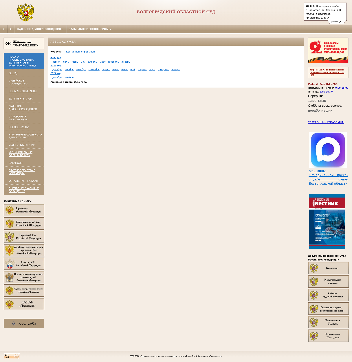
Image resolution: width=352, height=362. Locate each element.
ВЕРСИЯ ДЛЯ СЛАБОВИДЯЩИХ (25, 43)
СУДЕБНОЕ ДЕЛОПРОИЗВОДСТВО (23, 108)
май (83, 61)
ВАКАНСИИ (16, 162)
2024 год (55, 73)
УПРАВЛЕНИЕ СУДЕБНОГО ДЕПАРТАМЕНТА (25, 136)
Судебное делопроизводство (39, 29)
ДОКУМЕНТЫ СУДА (20, 98)
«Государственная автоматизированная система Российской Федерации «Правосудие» (181, 356)
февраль (113, 61)
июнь (75, 61)
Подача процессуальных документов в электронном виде (22, 61)
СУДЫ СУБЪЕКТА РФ (22, 144)
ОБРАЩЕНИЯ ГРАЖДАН (23, 180)
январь (126, 61)
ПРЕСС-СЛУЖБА (19, 127)
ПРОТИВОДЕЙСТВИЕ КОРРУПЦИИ (22, 172)
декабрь (57, 69)
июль (66, 61)
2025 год (55, 65)
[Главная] (3, 29)
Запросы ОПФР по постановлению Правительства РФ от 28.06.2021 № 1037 (327, 72)
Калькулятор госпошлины (89, 29)
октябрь (81, 69)
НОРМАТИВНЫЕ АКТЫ (22, 91)
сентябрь (94, 69)
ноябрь (69, 69)
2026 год (55, 57)
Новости (56, 51)
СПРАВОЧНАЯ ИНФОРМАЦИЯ (18, 118)
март (102, 61)
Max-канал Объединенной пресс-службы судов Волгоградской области (328, 177)
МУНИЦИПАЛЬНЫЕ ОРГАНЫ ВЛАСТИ (20, 154)
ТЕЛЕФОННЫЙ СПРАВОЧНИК (326, 122)
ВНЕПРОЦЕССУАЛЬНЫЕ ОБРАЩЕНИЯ (24, 190)
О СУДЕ (13, 73)
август (56, 61)
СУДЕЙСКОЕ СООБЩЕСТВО (18, 82)
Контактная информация (81, 51)
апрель (92, 61)
